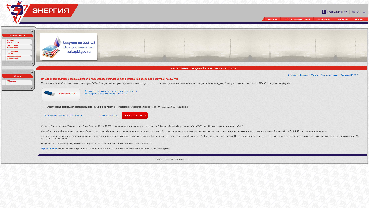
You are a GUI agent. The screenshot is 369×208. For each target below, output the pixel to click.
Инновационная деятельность (14, 58)
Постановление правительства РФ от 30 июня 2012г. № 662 (112, 91)
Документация (323, 19)
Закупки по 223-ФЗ (348, 75)
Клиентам (272, 19)
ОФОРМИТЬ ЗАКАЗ (135, 115)
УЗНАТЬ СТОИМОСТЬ (108, 116)
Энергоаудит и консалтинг (12, 47)
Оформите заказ (49, 148)
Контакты (359, 19)
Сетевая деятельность (13, 41)
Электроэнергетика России (297, 19)
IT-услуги (314, 75)
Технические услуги (12, 52)
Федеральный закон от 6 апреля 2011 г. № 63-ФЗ (108, 94)
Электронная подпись (329, 75)
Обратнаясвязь (11, 82)
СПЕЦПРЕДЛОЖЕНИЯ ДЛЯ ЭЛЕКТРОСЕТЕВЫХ (63, 116)
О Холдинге (343, 19)
